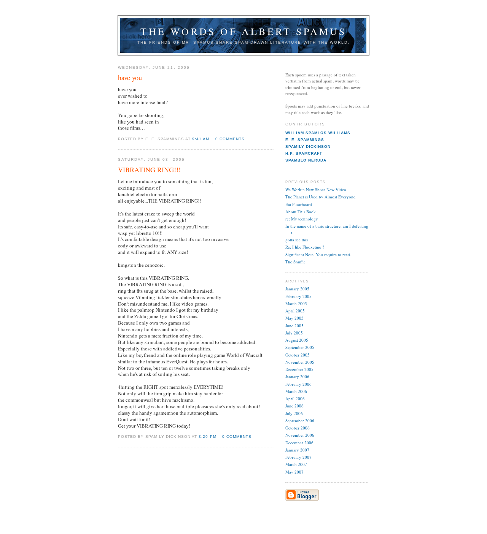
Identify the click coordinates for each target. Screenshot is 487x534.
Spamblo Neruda (305, 160)
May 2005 (294, 318)
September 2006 (299, 420)
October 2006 (297, 428)
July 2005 (294, 333)
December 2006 (299, 442)
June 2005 (294, 325)
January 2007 (297, 450)
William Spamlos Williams (317, 133)
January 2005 (297, 289)
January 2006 (297, 376)
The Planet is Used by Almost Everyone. (320, 197)
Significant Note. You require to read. (318, 254)
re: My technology (301, 219)
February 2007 (298, 457)
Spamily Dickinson (308, 146)
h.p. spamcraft (303, 153)
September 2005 (299, 347)
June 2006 (294, 406)
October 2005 (297, 355)
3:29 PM (207, 436)
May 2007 (294, 472)
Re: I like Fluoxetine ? (304, 247)
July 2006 (294, 413)
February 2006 (298, 384)
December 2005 (299, 369)
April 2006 (295, 398)
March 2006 (296, 391)
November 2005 (299, 362)
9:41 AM (200, 139)
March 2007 (296, 464)
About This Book (300, 211)
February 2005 (298, 296)
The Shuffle (295, 262)
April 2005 (295, 311)
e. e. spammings (304, 140)
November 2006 (299, 435)
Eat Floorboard (298, 204)
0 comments (230, 139)
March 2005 (296, 303)
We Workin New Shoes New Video (315, 189)
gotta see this (296, 239)
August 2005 (296, 340)
